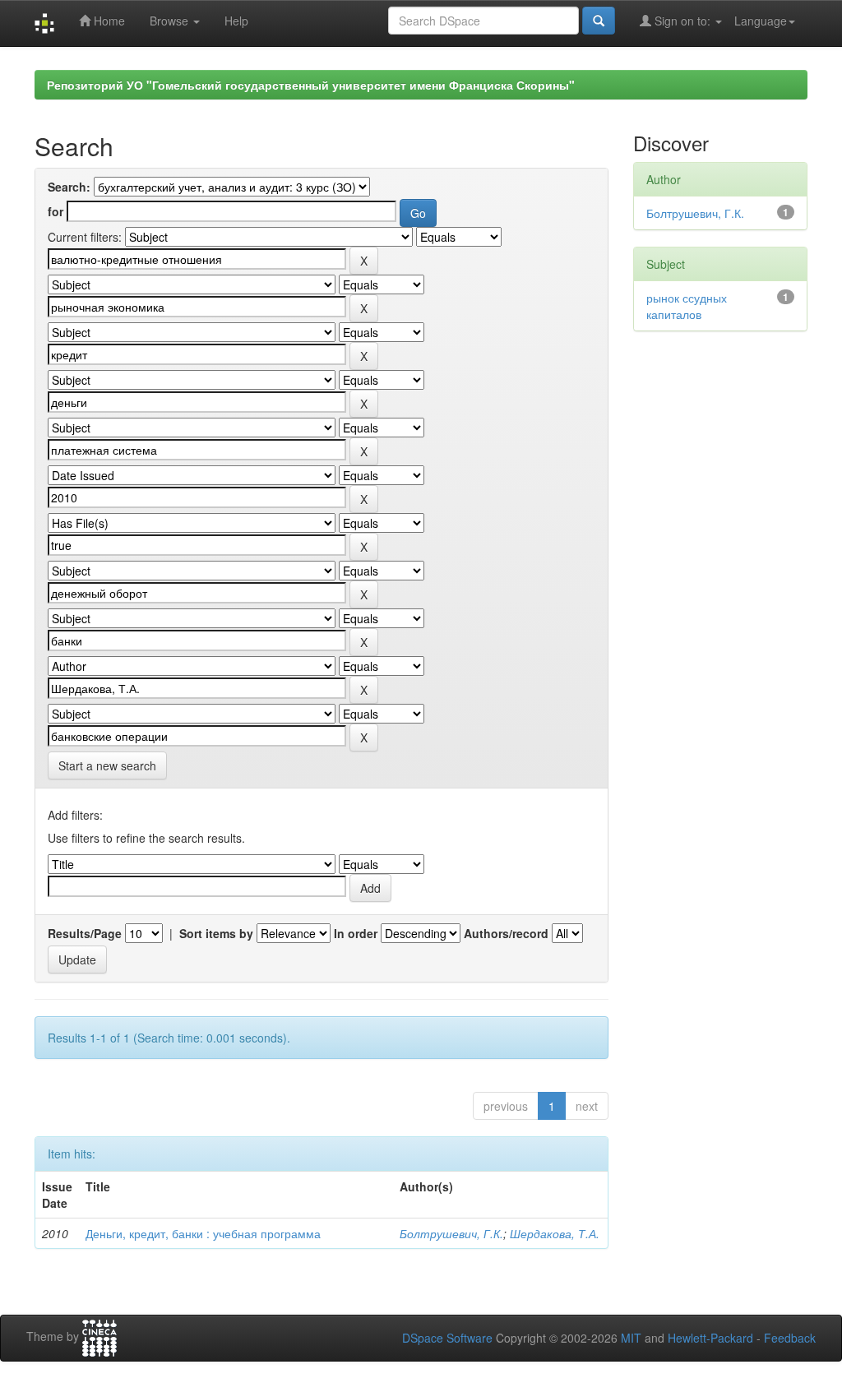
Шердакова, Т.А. (554, 1233)
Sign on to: (682, 20)
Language (760, 20)
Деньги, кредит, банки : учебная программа (203, 1233)
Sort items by (216, 933)
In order (355, 933)
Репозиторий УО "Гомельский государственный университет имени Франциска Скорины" (311, 84)
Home (107, 20)
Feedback (790, 1337)
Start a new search (107, 765)
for (55, 211)
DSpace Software (447, 1337)
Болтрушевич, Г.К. (451, 1233)
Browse (171, 20)
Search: (69, 186)
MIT (631, 1337)
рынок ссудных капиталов (686, 305)
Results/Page (85, 933)
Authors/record (506, 933)
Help (236, 20)
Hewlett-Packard (710, 1337)
